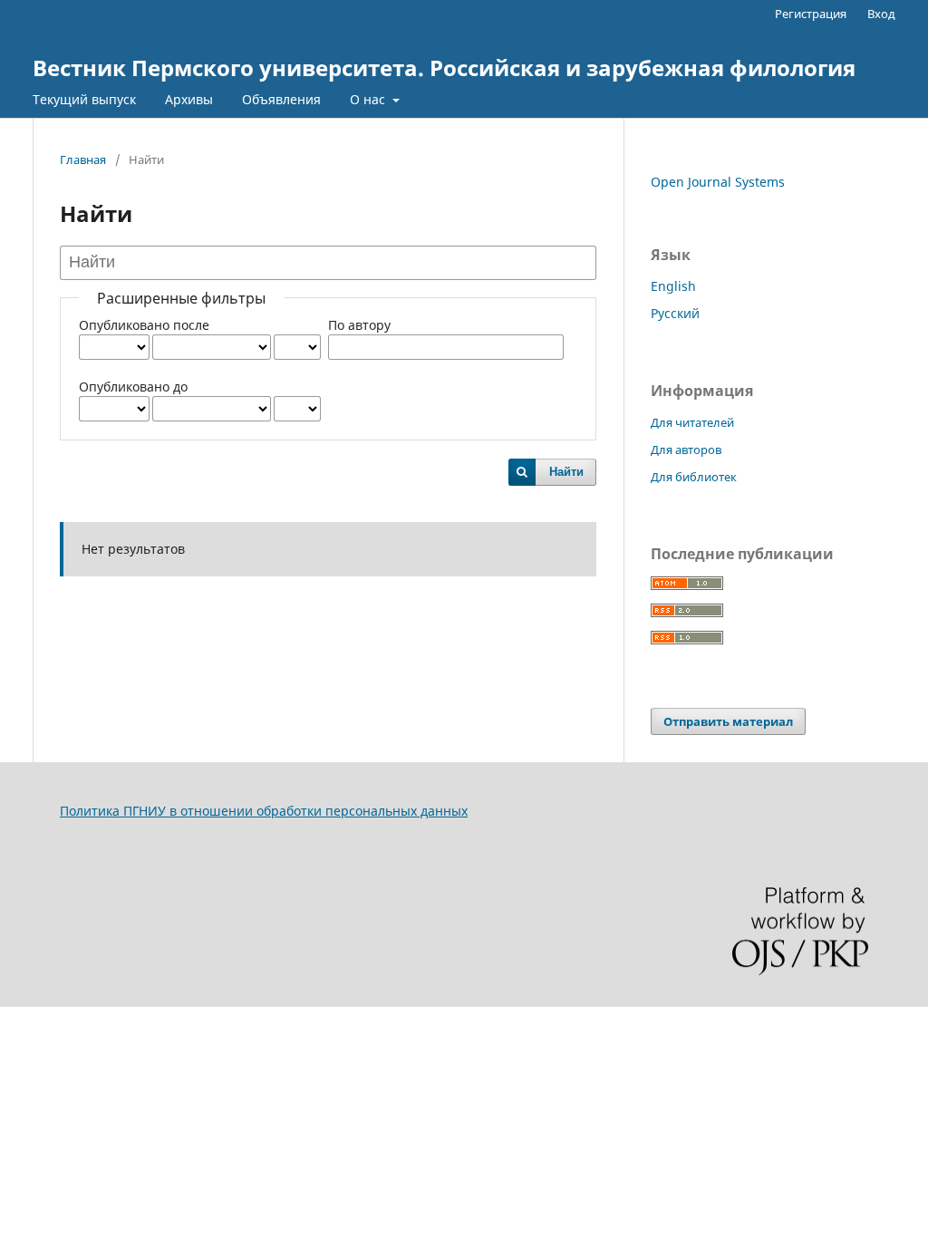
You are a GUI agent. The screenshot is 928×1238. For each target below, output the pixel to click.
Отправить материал (728, 721)
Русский (675, 313)
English (673, 286)
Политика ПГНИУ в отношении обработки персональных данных (264, 810)
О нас (369, 99)
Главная (83, 159)
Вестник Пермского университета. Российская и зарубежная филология (444, 67)
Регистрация (810, 13)
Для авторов (686, 449)
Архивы (189, 99)
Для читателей (692, 422)
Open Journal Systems (718, 181)
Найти (566, 472)
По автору (359, 325)
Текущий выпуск (84, 99)
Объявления (281, 99)
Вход (881, 13)
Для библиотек (694, 477)
